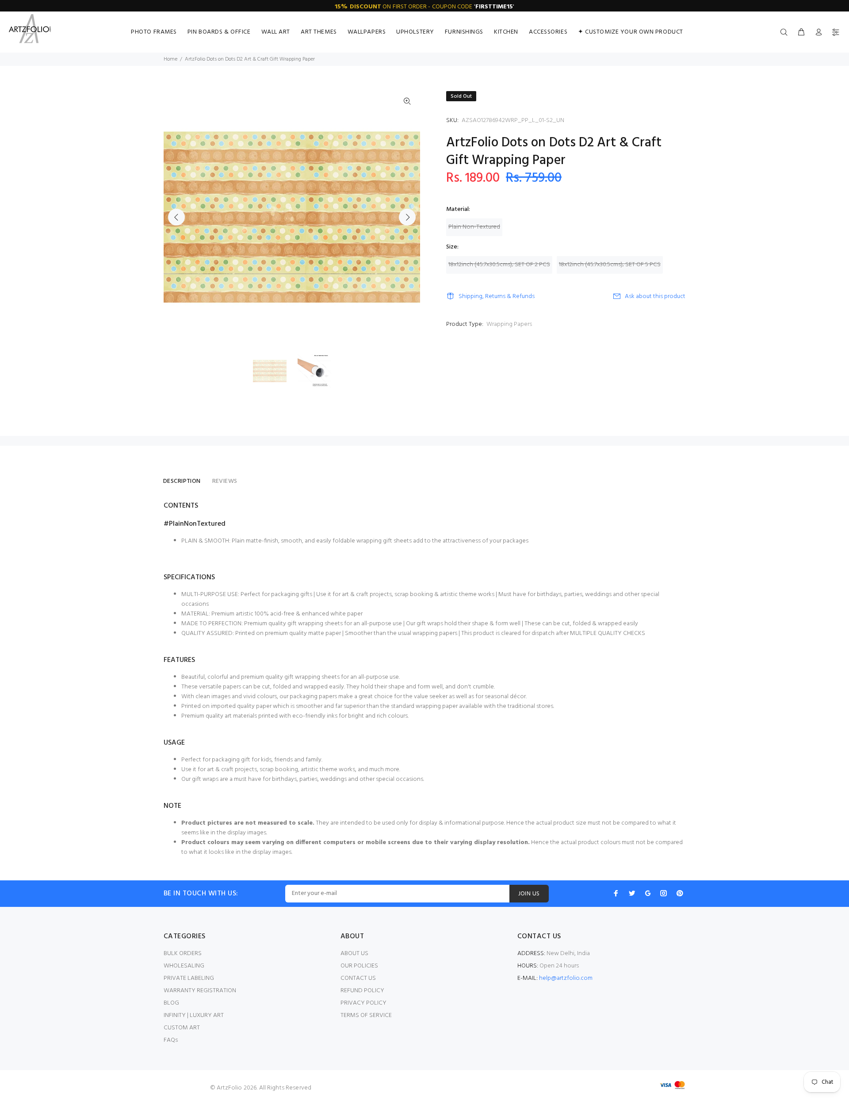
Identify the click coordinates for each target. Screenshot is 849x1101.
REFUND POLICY (362, 991)
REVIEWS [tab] (224, 481)
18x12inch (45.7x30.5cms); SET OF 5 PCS (610, 265)
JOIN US (529, 894)
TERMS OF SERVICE (366, 1015)
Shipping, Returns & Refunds (497, 296)
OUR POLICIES (359, 966)
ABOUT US (354, 953)
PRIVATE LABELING (189, 978)
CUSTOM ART (182, 1028)
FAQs (171, 1040)
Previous (176, 217)
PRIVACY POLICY (363, 1003)
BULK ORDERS (183, 953)
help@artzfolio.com (566, 978)
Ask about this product (655, 296)
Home (170, 59)
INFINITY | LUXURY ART (194, 1015)
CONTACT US (358, 978)
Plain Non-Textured (474, 227)
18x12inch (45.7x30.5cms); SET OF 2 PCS (499, 265)
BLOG (171, 1003)
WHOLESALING (184, 966)
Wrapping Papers (509, 324)
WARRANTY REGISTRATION (200, 991)
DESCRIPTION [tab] (182, 481)
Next (407, 217)
